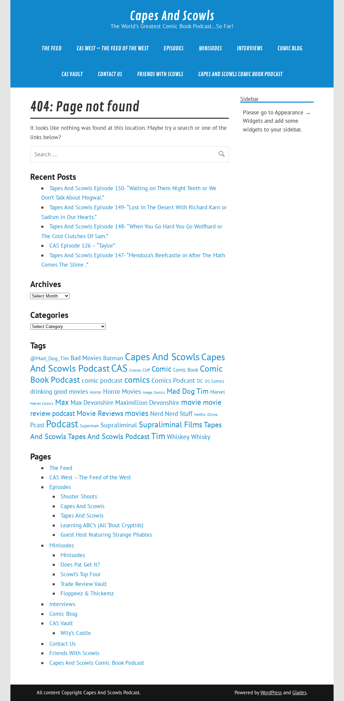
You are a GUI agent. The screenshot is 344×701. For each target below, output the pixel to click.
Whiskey (178, 436)
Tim (158, 435)
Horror (95, 392)
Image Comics (154, 392)
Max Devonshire (92, 402)
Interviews (249, 48)
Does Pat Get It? (80, 564)
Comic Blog (289, 48)
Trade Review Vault (83, 584)
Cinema (135, 370)
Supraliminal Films (170, 424)
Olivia (212, 414)
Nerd (156, 413)
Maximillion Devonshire (147, 402)
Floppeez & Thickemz (87, 593)
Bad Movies (86, 358)
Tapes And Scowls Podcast (108, 436)
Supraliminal (118, 425)
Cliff (146, 370)
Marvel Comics (41, 403)
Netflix (200, 414)
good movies (71, 391)
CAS (119, 368)
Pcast (37, 425)
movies (136, 413)
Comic (161, 369)
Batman (113, 358)
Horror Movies (122, 391)
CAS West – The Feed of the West (112, 48)
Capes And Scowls (172, 16)
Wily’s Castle (75, 633)
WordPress (271, 692)
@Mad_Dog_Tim (49, 358)
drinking (41, 391)
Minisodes (210, 48)
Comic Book (185, 369)
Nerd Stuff (178, 413)
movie (191, 402)
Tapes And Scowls (81, 515)
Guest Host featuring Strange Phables (106, 534)
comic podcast (102, 380)
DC (200, 381)
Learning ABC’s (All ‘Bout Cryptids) (101, 525)
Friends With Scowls (160, 74)
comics (137, 379)
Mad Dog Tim (188, 391)
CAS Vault (72, 74)
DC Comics (214, 381)
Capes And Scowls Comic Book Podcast (240, 74)
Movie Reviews (100, 413)
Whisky (200, 437)
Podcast (62, 424)
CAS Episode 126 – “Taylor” (82, 245)
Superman (89, 426)
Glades (299, 692)
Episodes (173, 48)
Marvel (217, 392)
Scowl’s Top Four (80, 574)
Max (62, 402)
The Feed (51, 48)
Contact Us (110, 74)
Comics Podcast (173, 380)
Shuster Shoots (78, 496)
